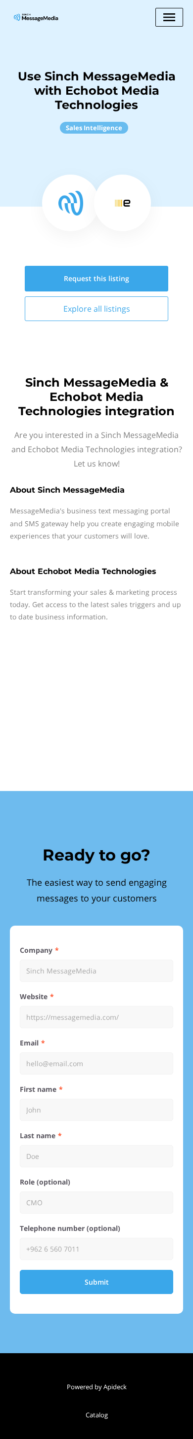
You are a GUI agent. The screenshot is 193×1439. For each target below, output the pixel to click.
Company (36, 950)
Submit (97, 1282)
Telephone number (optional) (70, 1228)
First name (38, 1089)
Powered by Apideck (97, 1386)
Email (29, 1042)
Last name (37, 1135)
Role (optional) (45, 1182)
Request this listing (96, 278)
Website (34, 996)
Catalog (97, 1414)
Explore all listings (96, 308)
